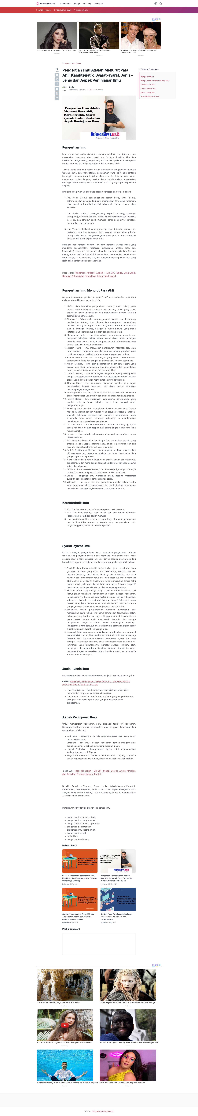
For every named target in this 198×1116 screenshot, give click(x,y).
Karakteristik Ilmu (148, 84)
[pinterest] (57, 93)
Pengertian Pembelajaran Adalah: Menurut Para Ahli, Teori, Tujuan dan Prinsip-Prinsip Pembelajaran (116, 878)
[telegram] (57, 89)
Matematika (65, 3)
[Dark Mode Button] (155, 3)
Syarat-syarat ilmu (148, 88)
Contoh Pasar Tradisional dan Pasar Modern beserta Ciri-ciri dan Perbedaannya (116, 916)
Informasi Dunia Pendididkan (102, 1111)
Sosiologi (87, 3)
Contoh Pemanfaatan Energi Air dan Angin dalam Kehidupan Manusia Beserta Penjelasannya (78, 916)
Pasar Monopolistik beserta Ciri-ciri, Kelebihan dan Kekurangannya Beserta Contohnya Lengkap (79, 878)
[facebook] (57, 75)
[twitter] (57, 79)
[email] (57, 98)
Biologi (77, 3)
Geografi (99, 3)
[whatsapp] (57, 84)
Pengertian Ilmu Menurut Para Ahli (155, 80)
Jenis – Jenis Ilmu (148, 92)
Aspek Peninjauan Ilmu (150, 96)
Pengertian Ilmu (147, 76)
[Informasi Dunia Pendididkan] (46, 3)
